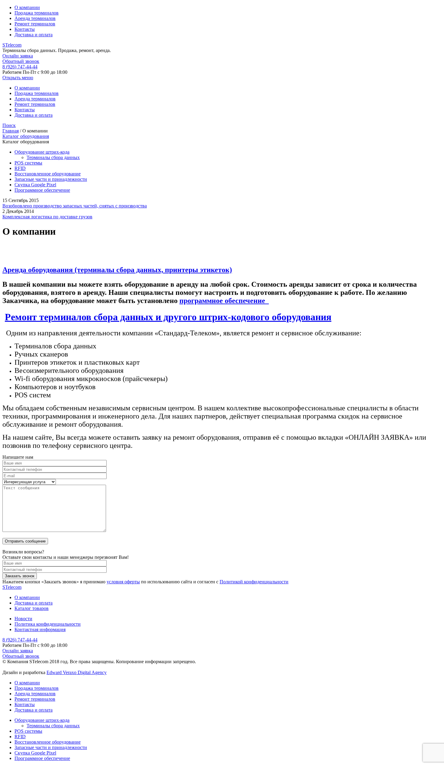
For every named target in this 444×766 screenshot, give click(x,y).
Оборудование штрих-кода (41, 152)
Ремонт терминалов (34, 23)
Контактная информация (40, 629)
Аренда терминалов (35, 18)
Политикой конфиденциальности (254, 581)
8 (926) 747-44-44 (19, 66)
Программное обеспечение (42, 190)
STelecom (11, 44)
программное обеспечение (224, 301)
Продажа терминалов (36, 12)
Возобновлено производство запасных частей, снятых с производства (74, 205)
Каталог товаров (31, 608)
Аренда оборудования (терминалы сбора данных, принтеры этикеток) (117, 270)
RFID (20, 168)
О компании (27, 7)
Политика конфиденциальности (47, 624)
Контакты (24, 29)
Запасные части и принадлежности (50, 179)
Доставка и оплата (33, 34)
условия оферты (123, 581)
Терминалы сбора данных (53, 157)
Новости (23, 618)
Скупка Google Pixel (35, 184)
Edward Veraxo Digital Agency (77, 672)
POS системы (28, 162)
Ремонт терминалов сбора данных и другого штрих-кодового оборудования (168, 316)
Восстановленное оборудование (47, 173)
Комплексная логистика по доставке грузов (47, 216)
